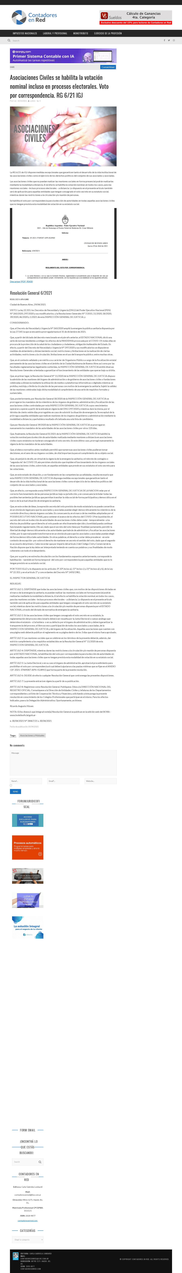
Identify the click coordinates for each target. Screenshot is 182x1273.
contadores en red (140, 1259)
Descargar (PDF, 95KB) (21, 281)
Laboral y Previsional (55, 33)
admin (33, 101)
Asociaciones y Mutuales (32, 735)
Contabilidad (108, 67)
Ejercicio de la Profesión (108, 33)
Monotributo (80, 33)
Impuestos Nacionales (25, 33)
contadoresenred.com (28, 1220)
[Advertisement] (27, 988)
